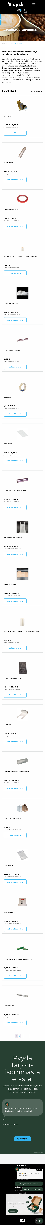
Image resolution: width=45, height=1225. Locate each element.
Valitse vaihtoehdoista (15, 133)
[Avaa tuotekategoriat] (0, 19)
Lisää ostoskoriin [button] (15, 273)
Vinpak (4, 44)
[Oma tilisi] (25, 11)
